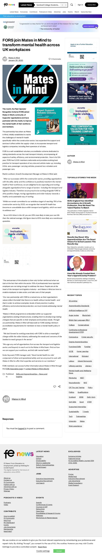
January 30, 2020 (15, 60)
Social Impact (41, 467)
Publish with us (9, 485)
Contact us (8, 480)
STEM (89, 402)
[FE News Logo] (9, 4)
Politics (71, 392)
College (72, 325)
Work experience (75, 426)
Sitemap (7, 491)
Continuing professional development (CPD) (78, 331)
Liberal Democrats (85, 361)
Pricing (70, 474)
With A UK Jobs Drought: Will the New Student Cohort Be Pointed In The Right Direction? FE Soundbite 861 (48, 5)
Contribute (33, 12)
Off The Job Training (76, 387)
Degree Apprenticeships (78, 342)
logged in (22, 428)
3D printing (73, 301)
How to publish (9, 516)
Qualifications (83, 392)
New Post (7, 520)
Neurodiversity (74, 383)
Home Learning (82, 351)
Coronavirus (73, 337)
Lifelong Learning (75, 366)
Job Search (40, 483)
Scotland (72, 397)
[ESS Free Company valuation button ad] (82, 135)
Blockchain (86, 315)
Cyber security (87, 337)
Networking (40, 509)
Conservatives (83, 325)
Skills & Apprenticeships (45, 465)
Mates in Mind (14, 58)
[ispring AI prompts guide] (82, 93)
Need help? (8, 531)
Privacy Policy (9, 489)
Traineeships (81, 416)
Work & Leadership (43, 463)
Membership (8, 529)
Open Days (40, 511)
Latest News (14, 12)
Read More (42, 547)
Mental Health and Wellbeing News (80, 372)
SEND (81, 397)
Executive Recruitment (44, 481)
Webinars (39, 515)
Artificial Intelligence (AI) (78, 310)
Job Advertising (74, 481)
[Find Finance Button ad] (82, 72)
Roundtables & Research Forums (48, 513)
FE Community (9, 482)
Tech (71, 416)
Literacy (88, 366)
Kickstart (85, 356)
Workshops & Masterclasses (46, 518)
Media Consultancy (75, 483)
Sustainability (74, 411)
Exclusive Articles (74, 456)
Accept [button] (59, 551)
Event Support (73, 485)
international (73, 356)
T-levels (86, 411)
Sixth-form (91, 397)
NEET (82, 378)
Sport (81, 402)
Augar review (74, 315)
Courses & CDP (42, 507)
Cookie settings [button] (43, 551)
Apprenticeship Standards (79, 306)
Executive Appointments (45, 479)
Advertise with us (10, 487)
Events (70, 12)
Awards (39, 502)
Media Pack (72, 476)
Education (39, 456)
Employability (41, 461)
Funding (87, 347)
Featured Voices (74, 459)
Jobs (64, 12)
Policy (90, 387)
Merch (77, 12)
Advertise (57, 12)
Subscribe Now (86, 12)
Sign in (80, 5)
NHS (85, 383)
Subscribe (92, 5)
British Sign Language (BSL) (79, 320)
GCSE (71, 351)
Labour (71, 361)
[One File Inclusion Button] (16, 242)
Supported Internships (77, 407)
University (72, 421)
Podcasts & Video (45, 12)
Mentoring (73, 378)
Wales (82, 421)
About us (7, 478)
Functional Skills (75, 347)
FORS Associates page (14, 369)
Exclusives (24, 12)
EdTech (38, 459)
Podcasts (7, 502)
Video (6, 505)
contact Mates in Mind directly (37, 369)
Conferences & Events (44, 505)
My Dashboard (9, 523)
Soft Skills (72, 402)
